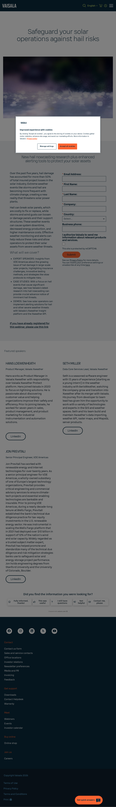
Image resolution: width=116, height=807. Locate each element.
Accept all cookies (67, 146)
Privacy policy (32, 139)
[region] (58, 134)
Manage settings (47, 146)
